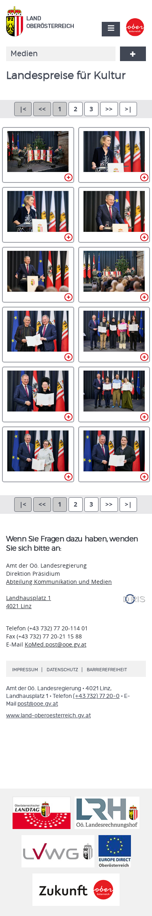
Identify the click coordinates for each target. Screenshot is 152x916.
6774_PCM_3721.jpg (38, 275)
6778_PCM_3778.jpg (38, 394)
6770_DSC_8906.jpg (38, 155)
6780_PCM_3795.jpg (38, 454)
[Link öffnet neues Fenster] (135, 22)
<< (42, 109)
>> (109, 109)
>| (128, 109)
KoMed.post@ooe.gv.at (55, 644)
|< (22, 109)
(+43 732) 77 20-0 (96, 696)
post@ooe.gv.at (37, 704)
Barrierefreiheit (107, 670)
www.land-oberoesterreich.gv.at (48, 716)
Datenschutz (62, 670)
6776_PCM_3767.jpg (38, 335)
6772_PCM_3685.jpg (38, 215)
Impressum (25, 670)
